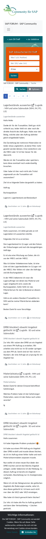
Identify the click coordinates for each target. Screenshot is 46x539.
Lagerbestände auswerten (17, 105)
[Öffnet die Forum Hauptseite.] (21, 10)
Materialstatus (11, 374)
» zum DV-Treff (13, 39)
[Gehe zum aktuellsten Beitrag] (33, 105)
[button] (20, 89)
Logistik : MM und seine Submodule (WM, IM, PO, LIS (22, 108)
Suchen (14, 76)
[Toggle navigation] (8, 29)
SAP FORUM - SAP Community (21, 24)
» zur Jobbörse (32, 39)
